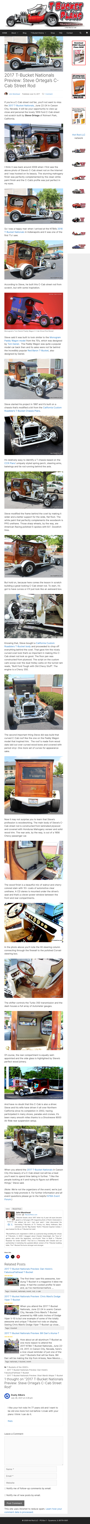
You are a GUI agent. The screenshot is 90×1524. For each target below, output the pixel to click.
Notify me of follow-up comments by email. (28, 1488)
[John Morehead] (10, 1216)
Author (8, 1209)
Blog (24, 33)
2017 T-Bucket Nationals (21, 105)
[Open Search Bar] (80, 33)
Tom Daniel (13, 344)
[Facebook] (8, 1224)
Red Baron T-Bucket (38, 350)
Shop (53, 33)
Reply (10, 1421)
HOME (4, 33)
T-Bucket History (37, 33)
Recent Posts (17, 1209)
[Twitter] (11, 1224)
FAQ (60, 33)
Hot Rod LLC (78, 134)
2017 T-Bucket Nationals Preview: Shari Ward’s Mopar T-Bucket (35, 1375)
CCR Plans (9, 463)
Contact (70, 33)
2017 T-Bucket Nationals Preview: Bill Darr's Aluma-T (31, 1333)
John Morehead (14, 94)
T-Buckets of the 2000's (17, 1367)
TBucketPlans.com (31, 1215)
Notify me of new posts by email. (23, 1495)
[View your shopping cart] (87, 33)
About (13, 33)
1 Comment (48, 94)
